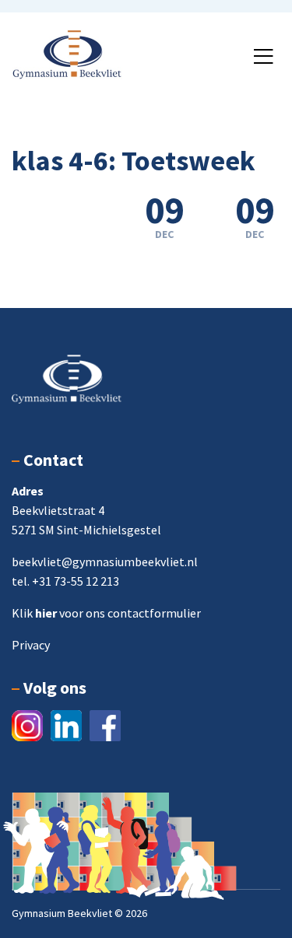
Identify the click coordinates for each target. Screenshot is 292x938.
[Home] (67, 53)
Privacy (31, 645)
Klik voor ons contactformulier (106, 613)
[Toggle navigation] (263, 57)
